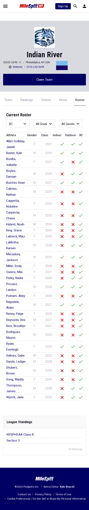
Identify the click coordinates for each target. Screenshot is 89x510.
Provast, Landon (12, 287)
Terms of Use (63, 494)
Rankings (26, 100)
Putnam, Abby (15, 296)
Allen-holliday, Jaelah (15, 144)
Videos (46, 100)
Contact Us (24, 494)
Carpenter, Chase (13, 215)
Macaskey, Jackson (13, 257)
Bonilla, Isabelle (11, 162)
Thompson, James (14, 388)
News (63, 100)
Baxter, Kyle (14, 153)
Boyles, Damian (11, 173)
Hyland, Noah (15, 224)
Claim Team (44, 79)
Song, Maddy (15, 379)
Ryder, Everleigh (12, 346)
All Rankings (75, 449)
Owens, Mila (14, 272)
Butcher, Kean (15, 183)
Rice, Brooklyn (15, 326)
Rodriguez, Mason (13, 335)
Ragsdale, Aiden (12, 305)
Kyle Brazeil (67, 486)
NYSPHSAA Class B (20, 434)
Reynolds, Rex (15, 320)
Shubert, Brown (12, 370)
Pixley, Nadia (14, 278)
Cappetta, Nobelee (12, 203)
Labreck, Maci (15, 236)
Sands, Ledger (16, 361)
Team (8, 100)
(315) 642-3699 (35, 67)
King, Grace (14, 230)
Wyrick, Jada (14, 397)
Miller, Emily (14, 266)
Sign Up (63, 6)
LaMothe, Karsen (12, 245)
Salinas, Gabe (15, 355)
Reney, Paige (14, 314)
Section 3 (13, 440)
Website (17, 67)
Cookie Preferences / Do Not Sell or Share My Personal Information (46, 498)
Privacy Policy (43, 494)
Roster (80, 100)
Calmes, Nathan (11, 191)
